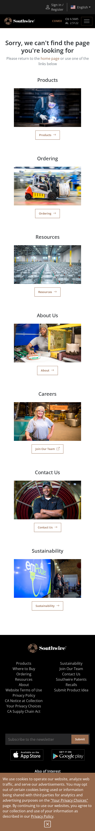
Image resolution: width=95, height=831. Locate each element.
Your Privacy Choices (23, 706)
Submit (80, 739)
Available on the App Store (26, 755)
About (45, 370)
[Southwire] (20, 21)
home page (50, 58)
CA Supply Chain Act (23, 711)
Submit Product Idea (71, 690)
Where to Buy (24, 668)
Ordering (45, 213)
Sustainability (45, 606)
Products (45, 135)
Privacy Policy (42, 816)
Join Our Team (45, 449)
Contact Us (45, 527)
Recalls (71, 684)
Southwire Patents (71, 679)
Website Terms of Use (24, 690)
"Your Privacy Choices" (69, 800)
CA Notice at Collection (24, 700)
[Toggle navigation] (86, 21)
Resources (45, 292)
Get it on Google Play (68, 755)
